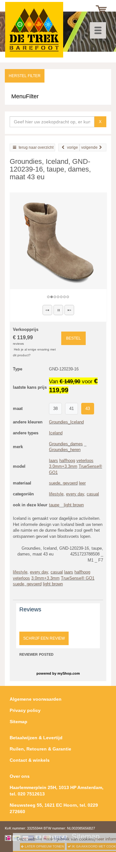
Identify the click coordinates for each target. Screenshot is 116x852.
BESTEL (73, 338)
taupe (54, 504)
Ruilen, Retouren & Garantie (40, 748)
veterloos (84, 460)
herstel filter (25, 76)
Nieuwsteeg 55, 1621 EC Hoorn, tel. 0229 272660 (54, 808)
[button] (47, 310)
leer (82, 483)
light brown (74, 504)
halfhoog (67, 460)
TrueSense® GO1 (77, 578)
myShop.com (68, 673)
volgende (89, 147)
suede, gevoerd (63, 483)
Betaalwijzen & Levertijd (36, 737)
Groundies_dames (66, 443)
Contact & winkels (30, 760)
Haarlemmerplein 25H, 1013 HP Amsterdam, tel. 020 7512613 (56, 790)
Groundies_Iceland (66, 422)
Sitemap (18, 721)
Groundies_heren (65, 449)
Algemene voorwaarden (36, 699)
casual (93, 494)
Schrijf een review (44, 638)
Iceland (56, 432)
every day (75, 494)
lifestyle (56, 494)
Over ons (20, 776)
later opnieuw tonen (44, 846)
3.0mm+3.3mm (63, 466)
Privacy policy (25, 710)
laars (53, 460)
